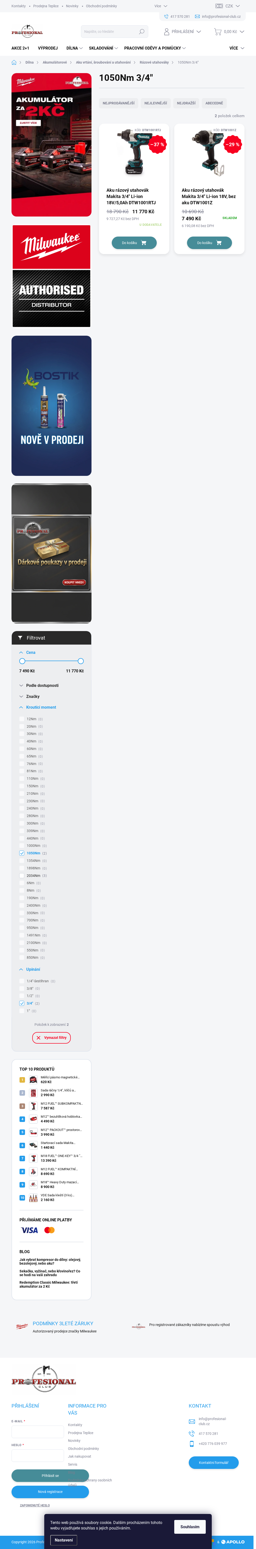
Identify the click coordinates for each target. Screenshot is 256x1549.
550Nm (35, 950)
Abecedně (214, 103)
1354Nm (36, 861)
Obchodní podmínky (101, 6)
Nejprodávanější (118, 103)
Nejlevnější (155, 103)
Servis (72, 1464)
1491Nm (36, 935)
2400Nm (36, 905)
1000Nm (36, 846)
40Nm (34, 741)
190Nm (35, 898)
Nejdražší (186, 103)
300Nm (35, 823)
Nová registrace (50, 1492)
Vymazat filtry (55, 1038)
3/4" (32, 1003)
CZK (229, 6)
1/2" (32, 996)
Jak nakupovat (79, 1456)
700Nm (35, 920)
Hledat (141, 32)
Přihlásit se (50, 1476)
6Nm (33, 883)
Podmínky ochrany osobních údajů (90, 1482)
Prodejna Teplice (45, 6)
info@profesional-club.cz (212, 1421)
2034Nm (36, 876)
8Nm (33, 890)
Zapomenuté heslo (35, 1505)
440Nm (35, 838)
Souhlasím (190, 1526)
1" (31, 1011)
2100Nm (36, 943)
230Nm (35, 801)
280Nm (35, 816)
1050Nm (36, 853)
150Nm (35, 786)
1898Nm (36, 868)
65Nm (34, 756)
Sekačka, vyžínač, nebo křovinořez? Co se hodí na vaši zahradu (50, 1273)
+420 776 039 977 (213, 1444)
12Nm (34, 719)
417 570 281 (208, 1434)
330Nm (35, 913)
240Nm (35, 808)
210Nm (35, 794)
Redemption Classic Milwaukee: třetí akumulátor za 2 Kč (49, 1284)
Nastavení (64, 1540)
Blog (71, 1472)
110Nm (35, 779)
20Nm (34, 726)
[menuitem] (22, 48)
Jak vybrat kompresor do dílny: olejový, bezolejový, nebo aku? (50, 1261)
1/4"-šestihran (40, 981)
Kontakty (19, 6)
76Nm (34, 764)
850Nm (35, 957)
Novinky (72, 6)
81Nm (34, 771)
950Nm (35, 928)
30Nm (34, 734)
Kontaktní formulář (213, 1463)
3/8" (32, 989)
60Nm (34, 749)
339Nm (35, 831)
